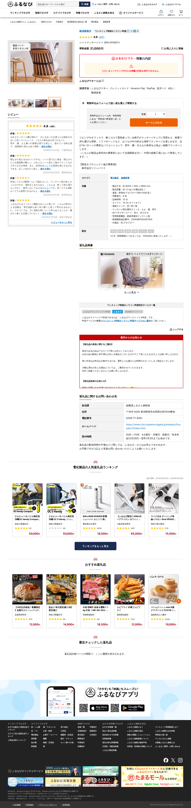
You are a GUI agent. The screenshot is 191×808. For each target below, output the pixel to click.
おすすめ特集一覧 (109, 727)
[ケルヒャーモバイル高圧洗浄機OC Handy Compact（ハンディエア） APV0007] (27, 498)
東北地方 (81, 735)
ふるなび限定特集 (109, 750)
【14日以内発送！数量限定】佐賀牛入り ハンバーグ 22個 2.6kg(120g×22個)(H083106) (27, 609)
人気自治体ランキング (17, 740)
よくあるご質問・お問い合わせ (107, 4)
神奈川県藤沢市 (55, 614)
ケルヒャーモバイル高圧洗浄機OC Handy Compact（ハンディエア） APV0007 (27, 518)
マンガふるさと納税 (163, 738)
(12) (166, 528)
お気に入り (171, 15)
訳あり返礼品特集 (109, 731)
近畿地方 (81, 746)
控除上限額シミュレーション (138, 735)
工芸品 (63, 731)
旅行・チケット (67, 738)
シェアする (178, 329)
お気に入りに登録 (173, 48)
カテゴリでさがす (62, 12)
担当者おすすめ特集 (110, 735)
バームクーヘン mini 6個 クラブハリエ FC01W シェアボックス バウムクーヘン (163, 609)
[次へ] (178, 601)
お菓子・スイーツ (50, 735)
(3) (30, 528)
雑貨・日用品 (48, 742)
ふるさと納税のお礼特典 (165, 731)
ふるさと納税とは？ (135, 727)
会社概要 (17, 805)
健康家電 (106, 22)
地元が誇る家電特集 (110, 742)
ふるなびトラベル (173, 4)
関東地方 (81, 738)
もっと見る (130, 292)
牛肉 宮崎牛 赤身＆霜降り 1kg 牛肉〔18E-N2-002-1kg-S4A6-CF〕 (95, 609)
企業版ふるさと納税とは (165, 742)
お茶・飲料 (47, 731)
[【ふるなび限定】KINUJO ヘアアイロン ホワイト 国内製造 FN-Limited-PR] (129, 498)
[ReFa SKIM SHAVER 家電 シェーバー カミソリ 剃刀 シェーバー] (95, 498)
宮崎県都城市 (88, 614)
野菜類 (34, 746)
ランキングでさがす (20, 12)
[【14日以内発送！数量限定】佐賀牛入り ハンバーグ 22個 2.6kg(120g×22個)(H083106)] (27, 589)
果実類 (34, 738)
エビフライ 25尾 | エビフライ (128, 608)
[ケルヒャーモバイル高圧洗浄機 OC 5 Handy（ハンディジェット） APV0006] (61, 498)
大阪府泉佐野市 (123, 524)
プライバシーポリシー (48, 805)
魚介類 (34, 742)
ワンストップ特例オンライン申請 (110, 31)
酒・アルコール (49, 727)
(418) (99, 528)
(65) (133, 528)
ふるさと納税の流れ (135, 731)
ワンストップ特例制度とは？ (166, 727)
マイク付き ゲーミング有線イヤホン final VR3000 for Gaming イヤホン (163, 518)
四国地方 (93, 731)
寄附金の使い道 (161, 735)
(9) (98, 619)
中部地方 (59, 22)
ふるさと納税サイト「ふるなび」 (23, 22)
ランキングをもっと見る (95, 546)
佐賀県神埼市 (20, 614)
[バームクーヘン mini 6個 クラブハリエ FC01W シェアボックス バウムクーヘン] (163, 589)
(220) (167, 619)
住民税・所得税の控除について (139, 746)
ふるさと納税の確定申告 (137, 742)
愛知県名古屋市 (89, 524)
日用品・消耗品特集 (110, 746)
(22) (133, 619)
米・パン (34, 731)
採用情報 (66, 805)
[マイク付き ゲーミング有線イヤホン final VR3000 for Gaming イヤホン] (163, 498)
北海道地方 (82, 731)
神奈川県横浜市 (21, 524)
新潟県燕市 (85, 30)
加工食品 (64, 727)
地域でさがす (41, 12)
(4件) (101, 37)
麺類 (45, 738)
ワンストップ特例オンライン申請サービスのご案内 (127, 320)
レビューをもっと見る (61, 222)
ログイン (161, 15)
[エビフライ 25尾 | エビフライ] (129, 589)
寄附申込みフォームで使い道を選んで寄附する (112, 103)
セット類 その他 (67, 742)
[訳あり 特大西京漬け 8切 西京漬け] (61, 589)
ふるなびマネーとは (90, 80)
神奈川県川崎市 (157, 524)
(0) (64, 528)
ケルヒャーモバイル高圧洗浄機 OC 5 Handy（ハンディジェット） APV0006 (61, 518)
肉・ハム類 (35, 727)
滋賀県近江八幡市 (158, 614)
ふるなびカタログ (149, 4)
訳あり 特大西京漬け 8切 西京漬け (60, 608)
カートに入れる (153, 122)
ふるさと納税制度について (138, 738)
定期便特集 (106, 738)
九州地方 (93, 735)
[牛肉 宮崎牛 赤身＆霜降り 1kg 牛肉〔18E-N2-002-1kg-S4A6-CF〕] (95, 589)
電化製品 (94, 22)
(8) (64, 619)
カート (181, 15)
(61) (30, 619)
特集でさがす (82, 12)
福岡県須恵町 (122, 614)
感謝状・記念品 (67, 735)
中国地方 (93, 727)
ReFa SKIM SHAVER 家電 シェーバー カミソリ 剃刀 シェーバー (95, 518)
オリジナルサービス (133, 12)
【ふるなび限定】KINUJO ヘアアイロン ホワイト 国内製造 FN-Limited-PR (129, 518)
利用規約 (29, 805)
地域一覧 (81, 727)
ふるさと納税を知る (104, 12)
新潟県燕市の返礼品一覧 (77, 22)
